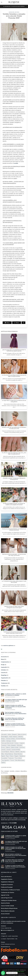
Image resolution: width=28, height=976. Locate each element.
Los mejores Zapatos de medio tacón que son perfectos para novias (16, 700)
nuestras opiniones (8, 645)
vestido (16, 163)
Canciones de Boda (10, 738)
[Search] (1, 2)
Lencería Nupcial (5, 751)
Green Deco (22, 747)
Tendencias (4, 683)
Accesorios (4, 656)
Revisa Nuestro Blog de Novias (9, 908)
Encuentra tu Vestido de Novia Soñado (15, 6)
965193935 (10, 793)
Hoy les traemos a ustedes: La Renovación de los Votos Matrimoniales (15, 713)
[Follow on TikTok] (12, 823)
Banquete (14, 734)
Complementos (5, 662)
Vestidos (17, 12)
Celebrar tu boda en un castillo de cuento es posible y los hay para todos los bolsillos (15, 707)
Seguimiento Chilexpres (7, 882)
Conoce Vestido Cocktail (7, 906)
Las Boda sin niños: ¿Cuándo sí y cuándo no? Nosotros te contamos (15, 694)
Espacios (8, 747)
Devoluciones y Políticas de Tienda (10, 890)
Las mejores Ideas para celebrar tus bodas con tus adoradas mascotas (14, 718)
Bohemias (20, 736)
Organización (4, 678)
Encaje (2, 664)
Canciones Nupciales (20, 738)
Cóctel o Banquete (11, 745)
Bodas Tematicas (13, 736)
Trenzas (12, 760)
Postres (11, 756)
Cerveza (14, 741)
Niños (2, 754)
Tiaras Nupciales (5, 760)
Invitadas (3, 670)
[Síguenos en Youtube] (15, 823)
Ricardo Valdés (20, 971)
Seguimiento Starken (6, 879)
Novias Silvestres (18, 754)
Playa (7, 756)
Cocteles (16, 743)
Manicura (12, 751)
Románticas (22, 756)
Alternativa (4, 734)
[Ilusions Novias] (14, 2)
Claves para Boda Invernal (7, 743)
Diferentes (19, 745)
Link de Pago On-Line (6, 898)
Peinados (3, 680)
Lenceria (3, 749)
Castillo (3, 741)
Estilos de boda (14, 747)
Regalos (16, 756)
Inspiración (11, 12)
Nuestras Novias (5, 903)
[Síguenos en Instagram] (10, 823)
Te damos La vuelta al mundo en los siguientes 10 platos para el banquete (15, 724)
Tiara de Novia (18, 758)
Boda (2, 659)
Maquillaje (4, 675)
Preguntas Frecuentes (7, 884)
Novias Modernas (9, 754)
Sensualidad (4, 758)
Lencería (3, 672)
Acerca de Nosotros (6, 876)
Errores (3, 747)
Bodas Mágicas (4, 736)
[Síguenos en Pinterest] (14, 823)
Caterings (8, 741)
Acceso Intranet (5, 913)
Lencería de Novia (16, 749)
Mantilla (17, 751)
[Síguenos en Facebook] (9, 823)
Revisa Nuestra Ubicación (7, 911)
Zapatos (3, 762)
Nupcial (3, 756)
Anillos (9, 734)
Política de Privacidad (6, 887)
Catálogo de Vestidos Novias (8, 900)
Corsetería (3, 745)
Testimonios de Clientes (7, 892)
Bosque (3, 738)
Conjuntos (22, 743)
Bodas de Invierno (22, 734)
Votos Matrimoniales (19, 760)
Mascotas (23, 751)
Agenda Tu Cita (5, 895)
